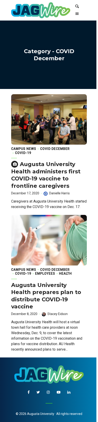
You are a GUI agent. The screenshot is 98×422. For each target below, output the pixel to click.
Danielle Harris (59, 193)
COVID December (55, 149)
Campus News (23, 149)
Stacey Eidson (57, 314)
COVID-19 (23, 153)
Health (65, 273)
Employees (45, 273)
